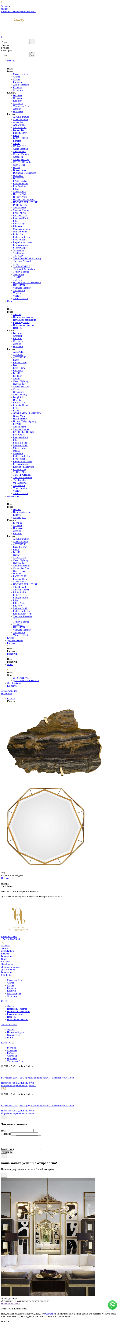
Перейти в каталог (10, 1303)
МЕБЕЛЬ (6, 975)
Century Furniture (21, 154)
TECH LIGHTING (22, 474)
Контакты (12, 686)
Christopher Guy (21, 159)
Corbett (16, 389)
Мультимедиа (14, 993)
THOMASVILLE (21, 266)
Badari (16, 360)
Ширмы (17, 515)
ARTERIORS (19, 127)
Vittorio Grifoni (20, 298)
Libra (15, 221)
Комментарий (8, 1149)
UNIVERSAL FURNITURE (27, 282)
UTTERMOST (20, 285)
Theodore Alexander (22, 261)
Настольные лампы (23, 317)
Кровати (17, 87)
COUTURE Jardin (22, 162)
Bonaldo (17, 141)
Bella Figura (19, 368)
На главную (7, 878)
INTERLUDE (20, 205)
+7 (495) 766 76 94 (26, 11)
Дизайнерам (7, 964)
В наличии (12, 654)
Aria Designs (19, 124)
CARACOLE (19, 146)
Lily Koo (17, 226)
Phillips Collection (21, 237)
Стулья (16, 79)
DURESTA (18, 178)
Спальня (17, 98)
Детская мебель (15, 640)
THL (15, 263)
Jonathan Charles (21, 210)
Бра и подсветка (21, 322)
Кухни (10, 637)
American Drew (20, 119)
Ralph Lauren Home (22, 242)
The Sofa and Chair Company (27, 258)
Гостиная (17, 95)
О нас (10, 664)
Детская (17, 108)
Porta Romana (19, 239)
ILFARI (17, 424)
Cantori (16, 143)
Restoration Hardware (23, 466)
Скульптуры (19, 517)
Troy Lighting (19, 480)
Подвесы (17, 328)
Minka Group (19, 448)
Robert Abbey (19, 469)
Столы (16, 76)
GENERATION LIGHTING (27, 413)
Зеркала (17, 509)
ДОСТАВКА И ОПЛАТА (26, 680)
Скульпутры (13, 1035)
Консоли (17, 82)
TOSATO (17, 279)
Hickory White (20, 197)
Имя (3, 1130)
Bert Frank (18, 370)
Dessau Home (19, 170)
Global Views (19, 191)
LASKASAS (19, 213)
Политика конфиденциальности (17, 1082)
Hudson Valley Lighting (24, 421)
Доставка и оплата (10, 967)
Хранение (18, 90)
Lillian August (19, 223)
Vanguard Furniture (22, 287)
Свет (9, 301)
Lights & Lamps (20, 442)
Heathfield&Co (20, 418)
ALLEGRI (18, 352)
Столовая (18, 103)
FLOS (16, 410)
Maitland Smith (20, 231)
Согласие (50, 1313)
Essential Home (20, 183)
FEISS (16, 408)
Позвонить (6, 693)
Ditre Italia (18, 175)
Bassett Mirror (19, 133)
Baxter (16, 135)
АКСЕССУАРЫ (9, 1024)
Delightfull (18, 397)
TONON (17, 277)
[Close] (4, 1117)
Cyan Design (19, 165)
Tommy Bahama (21, 271)
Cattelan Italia (19, 151)
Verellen (17, 293)
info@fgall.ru (7, 951)
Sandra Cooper (20, 247)
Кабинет (17, 100)
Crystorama (18, 392)
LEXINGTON (20, 215)
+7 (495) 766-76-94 (10, 939)
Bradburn (17, 376)
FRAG (16, 189)
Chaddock (18, 157)
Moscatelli (18, 453)
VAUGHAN (19, 290)
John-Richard (19, 207)
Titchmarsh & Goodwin (24, 269)
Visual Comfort (20, 488)
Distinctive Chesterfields (24, 173)
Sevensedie (18, 250)
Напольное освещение (24, 320)
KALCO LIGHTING (23, 432)
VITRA (17, 295)
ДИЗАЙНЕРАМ (21, 678)
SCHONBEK (19, 472)
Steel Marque (19, 253)
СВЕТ (4, 1001)
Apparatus (18, 122)
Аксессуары (13, 496)
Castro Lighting (20, 149)
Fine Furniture (19, 186)
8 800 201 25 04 (9, 11)
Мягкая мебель (20, 74)
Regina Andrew (20, 245)
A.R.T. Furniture (21, 116)
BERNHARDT (20, 138)
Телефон (5, 1134)
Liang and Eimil (20, 218)
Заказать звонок (9, 691)
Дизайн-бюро (14, 683)
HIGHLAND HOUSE (24, 199)
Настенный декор (22, 512)
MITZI (16, 450)
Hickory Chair (20, 194)
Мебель (11, 60)
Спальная (12, 1050)
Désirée (16, 167)
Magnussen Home (21, 229)
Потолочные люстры (23, 325)
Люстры (17, 314)
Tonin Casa (18, 274)
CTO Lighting (20, 394)
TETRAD (18, 255)
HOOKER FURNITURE (25, 202)
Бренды (11, 643)
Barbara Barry (19, 130)
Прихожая (18, 111)
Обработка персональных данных (18, 1085)
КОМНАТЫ (7, 1042)
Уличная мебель (21, 84)
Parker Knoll (19, 234)
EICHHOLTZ (20, 181)
